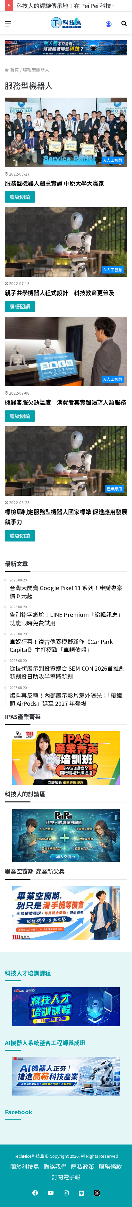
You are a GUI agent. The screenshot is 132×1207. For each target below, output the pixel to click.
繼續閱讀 (20, 197)
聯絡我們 (55, 1166)
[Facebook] (35, 1193)
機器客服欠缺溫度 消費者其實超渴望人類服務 (65, 402)
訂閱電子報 (66, 1177)
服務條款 (110, 1166)
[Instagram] (66, 1193)
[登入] (108, 26)
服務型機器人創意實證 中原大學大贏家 (54, 183)
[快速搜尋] (124, 25)
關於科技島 (24, 1166)
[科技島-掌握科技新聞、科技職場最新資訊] (66, 22)
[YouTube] (50, 1193)
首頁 (14, 70)
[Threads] (96, 1193)
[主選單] (8, 25)
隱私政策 (82, 1166)
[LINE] (81, 1193)
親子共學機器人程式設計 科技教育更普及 (59, 292)
